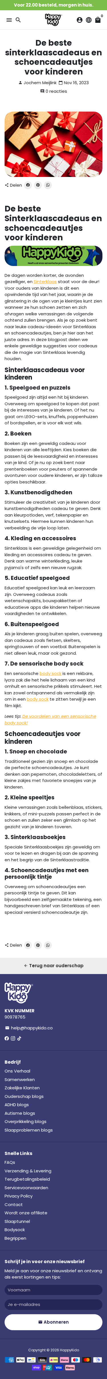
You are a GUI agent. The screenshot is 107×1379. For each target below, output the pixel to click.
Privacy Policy (19, 1196)
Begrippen (15, 1238)
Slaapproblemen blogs (29, 1130)
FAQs (10, 1162)
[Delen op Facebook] (28, 185)
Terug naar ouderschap (54, 966)
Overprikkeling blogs (26, 1121)
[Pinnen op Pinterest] (38, 185)
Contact (14, 1204)
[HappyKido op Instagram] (13, 1038)
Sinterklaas (45, 282)
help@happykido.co (29, 1028)
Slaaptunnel (17, 1221)
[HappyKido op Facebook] (7, 1038)
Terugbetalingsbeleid (27, 1179)
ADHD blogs (17, 1105)
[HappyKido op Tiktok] (19, 1038)
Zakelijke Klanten (22, 1088)
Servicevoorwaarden (26, 1188)
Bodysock (15, 1230)
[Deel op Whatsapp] (48, 185)
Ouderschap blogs (24, 1096)
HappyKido (69, 1350)
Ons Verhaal (17, 1071)
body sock (50, 673)
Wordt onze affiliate (26, 1213)
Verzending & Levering (28, 1171)
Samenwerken (20, 1079)
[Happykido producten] (53, 264)
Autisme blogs (20, 1113)
